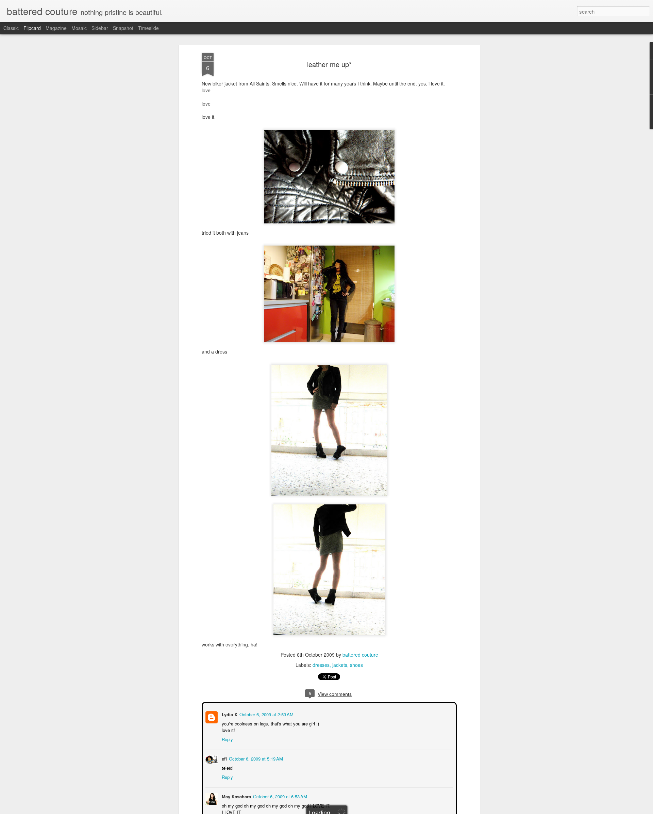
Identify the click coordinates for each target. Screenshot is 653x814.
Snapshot (123, 28)
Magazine (56, 28)
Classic (11, 28)
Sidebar (99, 28)
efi (223, 758)
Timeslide (148, 28)
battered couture (360, 654)
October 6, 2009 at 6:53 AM (279, 796)
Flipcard (32, 28)
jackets (339, 664)
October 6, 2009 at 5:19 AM (255, 758)
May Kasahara (235, 796)
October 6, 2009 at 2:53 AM (266, 713)
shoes (356, 664)
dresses (321, 664)
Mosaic (79, 28)
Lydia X (229, 713)
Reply (226, 738)
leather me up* (329, 64)
